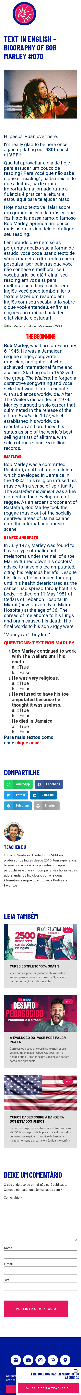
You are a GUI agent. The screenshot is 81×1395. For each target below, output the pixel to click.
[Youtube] (28, 1360)
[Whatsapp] (53, 1360)
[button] (18, 784)
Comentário (13, 1197)
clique (21, 743)
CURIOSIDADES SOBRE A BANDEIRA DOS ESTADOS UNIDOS (37, 1119)
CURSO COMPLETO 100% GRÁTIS (34, 966)
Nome (8, 1248)
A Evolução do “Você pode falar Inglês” (38, 1039)
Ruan (30, 136)
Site (6, 1280)
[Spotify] (16, 1360)
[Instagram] (40, 1360)
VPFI (14, 155)
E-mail (8, 1264)
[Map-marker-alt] (65, 1360)
